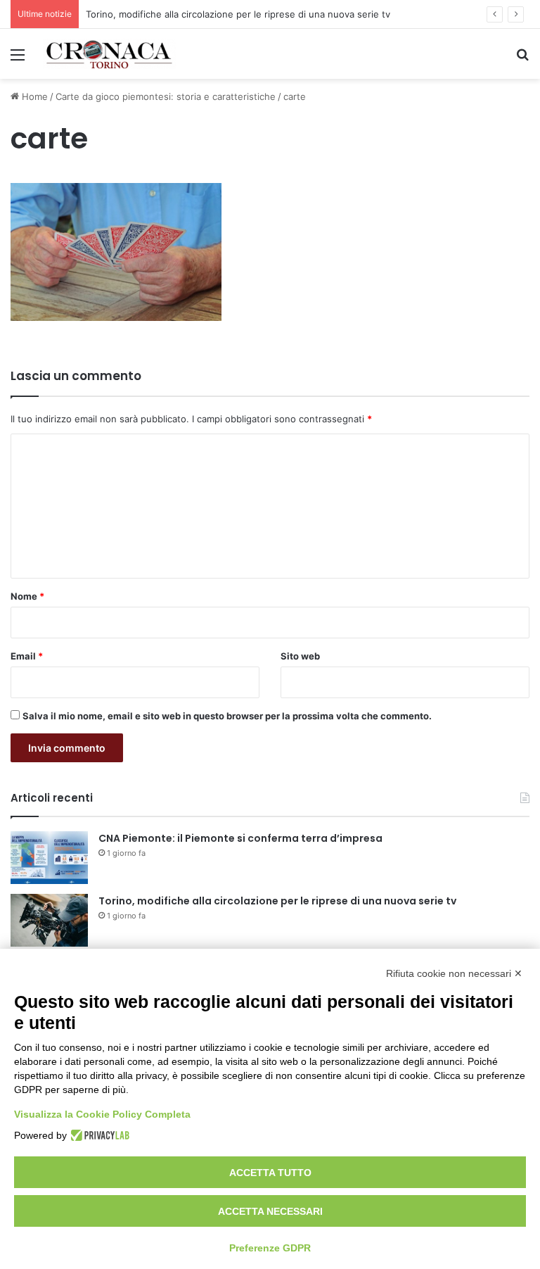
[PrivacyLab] (98, 1135)
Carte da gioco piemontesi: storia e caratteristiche (166, 96)
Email (27, 656)
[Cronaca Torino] (109, 54)
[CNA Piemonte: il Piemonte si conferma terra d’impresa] (49, 857)
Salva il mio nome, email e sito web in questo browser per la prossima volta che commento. (227, 715)
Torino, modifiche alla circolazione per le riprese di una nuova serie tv (238, 14)
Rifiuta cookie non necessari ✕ (454, 973)
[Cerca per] (522, 59)
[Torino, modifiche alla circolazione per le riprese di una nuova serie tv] (49, 920)
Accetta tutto (270, 1172)
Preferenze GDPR (270, 1248)
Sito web (300, 656)
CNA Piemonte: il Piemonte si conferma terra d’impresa (240, 838)
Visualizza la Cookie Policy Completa (102, 1114)
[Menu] (18, 59)
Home (33, 96)
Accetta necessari (270, 1211)
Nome (27, 596)
